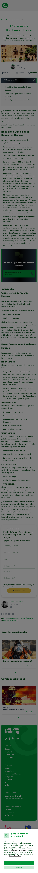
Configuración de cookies (18, 850)
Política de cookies (15, 856)
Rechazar (19, 867)
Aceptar (19, 863)
